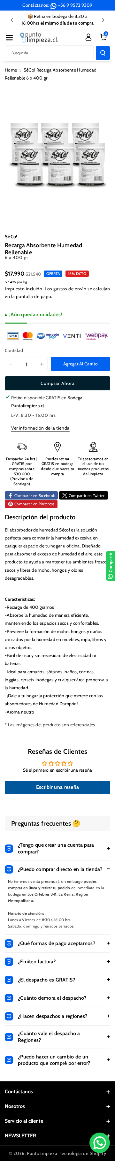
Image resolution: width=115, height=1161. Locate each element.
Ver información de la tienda (40, 428)
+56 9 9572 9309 (75, 5)
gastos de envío (70, 289)
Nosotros (15, 1106)
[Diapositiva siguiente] (103, 20)
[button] (9, 38)
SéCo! (11, 237)
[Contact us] (99, 1143)
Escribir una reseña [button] (57, 787)
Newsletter (20, 1136)
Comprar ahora (58, 383)
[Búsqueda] (103, 53)
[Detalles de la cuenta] (88, 37)
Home (11, 70)
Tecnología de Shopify (83, 1153)
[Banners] (57, 335)
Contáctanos (19, 1091)
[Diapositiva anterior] (12, 20)
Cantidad (14, 350)
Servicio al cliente (24, 1121)
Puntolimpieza (42, 1153)
